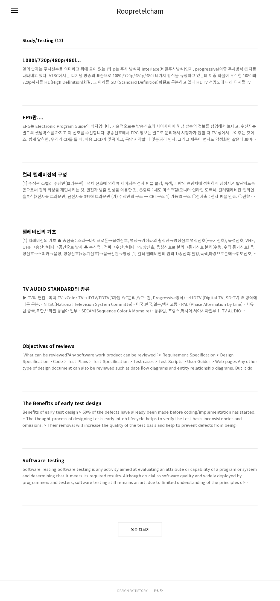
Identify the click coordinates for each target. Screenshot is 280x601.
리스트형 (254, 40)
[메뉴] (14, 10)
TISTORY (141, 590)
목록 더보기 (140, 529)
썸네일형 (246, 40)
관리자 (158, 590)
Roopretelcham (140, 11)
